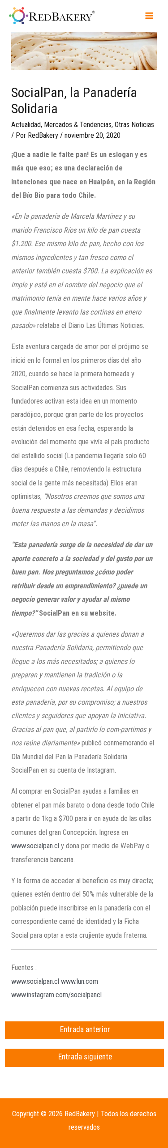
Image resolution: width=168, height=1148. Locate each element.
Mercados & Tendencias (78, 124)
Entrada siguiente (85, 1056)
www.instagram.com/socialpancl (56, 995)
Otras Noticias (134, 124)
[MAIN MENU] (149, 16)
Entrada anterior (85, 1029)
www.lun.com (79, 981)
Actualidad (26, 124)
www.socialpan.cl (35, 846)
